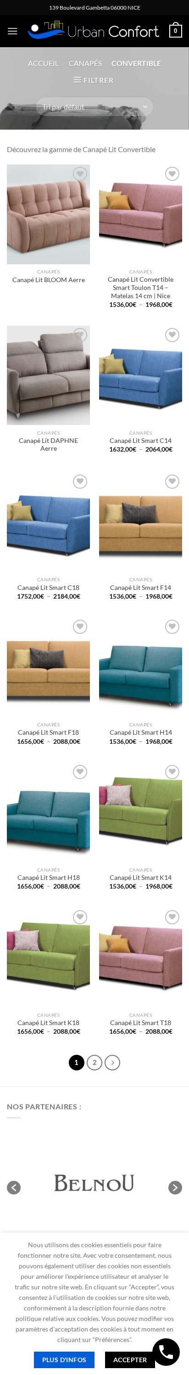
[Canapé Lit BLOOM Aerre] (48, 214)
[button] (14, 1188)
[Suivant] (112, 1062)
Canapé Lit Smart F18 (48, 732)
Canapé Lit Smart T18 (140, 1022)
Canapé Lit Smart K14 (141, 877)
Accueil (43, 63)
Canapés (85, 63)
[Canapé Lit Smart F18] (48, 667)
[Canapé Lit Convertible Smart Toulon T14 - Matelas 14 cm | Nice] (140, 214)
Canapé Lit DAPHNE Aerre (48, 445)
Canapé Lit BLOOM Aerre (48, 280)
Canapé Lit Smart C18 (48, 587)
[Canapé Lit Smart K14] (140, 812)
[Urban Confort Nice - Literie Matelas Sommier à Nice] (93, 31)
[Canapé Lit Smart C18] (48, 522)
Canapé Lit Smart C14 (141, 440)
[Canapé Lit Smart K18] (48, 957)
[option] (94, 1183)
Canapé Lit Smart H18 (48, 877)
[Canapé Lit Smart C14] (140, 375)
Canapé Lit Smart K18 (48, 1022)
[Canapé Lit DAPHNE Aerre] (48, 375)
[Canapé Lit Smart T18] (140, 957)
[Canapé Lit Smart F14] (140, 522)
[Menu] (12, 31)
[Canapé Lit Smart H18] (48, 812)
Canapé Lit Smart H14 (141, 732)
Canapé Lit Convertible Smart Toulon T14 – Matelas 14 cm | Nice (140, 287)
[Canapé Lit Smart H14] (140, 667)
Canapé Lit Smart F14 (140, 587)
